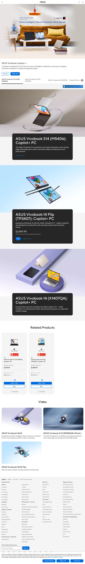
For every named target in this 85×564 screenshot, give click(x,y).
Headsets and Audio (27, 529)
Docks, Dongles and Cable (28, 539)
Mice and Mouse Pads (27, 527)
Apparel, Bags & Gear (27, 534)
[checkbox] (14, 391)
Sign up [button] (26, 548)
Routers (24, 504)
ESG (64, 534)
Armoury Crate (66, 531)
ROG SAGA (24, 541)
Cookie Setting (48, 561)
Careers (44, 487)
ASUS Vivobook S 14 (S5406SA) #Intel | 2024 (62, 433)
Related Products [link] (75, 80)
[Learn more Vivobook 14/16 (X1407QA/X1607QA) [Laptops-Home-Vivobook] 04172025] (42, 58)
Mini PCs (4, 524)
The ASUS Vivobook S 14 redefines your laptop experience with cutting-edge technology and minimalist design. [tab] (62, 437)
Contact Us (66, 494)
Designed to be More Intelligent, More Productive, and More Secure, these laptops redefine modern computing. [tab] (21, 437)
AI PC (43, 504)
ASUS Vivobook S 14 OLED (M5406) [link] (11, 80)
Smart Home (25, 519)
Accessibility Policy (47, 502)
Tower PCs (4, 522)
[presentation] (15, 380)
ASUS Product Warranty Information (72, 514)
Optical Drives (25, 497)
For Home (4, 487)
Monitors (4, 512)
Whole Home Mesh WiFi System (30, 507)
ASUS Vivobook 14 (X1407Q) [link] (57, 80)
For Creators (5, 492)
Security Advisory (67, 507)
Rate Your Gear (46, 519)
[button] (2, 2)
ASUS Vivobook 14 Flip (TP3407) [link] (32, 80)
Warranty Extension (68, 509)
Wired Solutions (26, 512)
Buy (14, 386)
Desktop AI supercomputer (28, 517)
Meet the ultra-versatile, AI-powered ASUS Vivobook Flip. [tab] (20, 470)
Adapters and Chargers (27, 536)
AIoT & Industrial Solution (28, 514)
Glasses (3, 534)
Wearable (4, 504)
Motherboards (5, 539)
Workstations (5, 529)
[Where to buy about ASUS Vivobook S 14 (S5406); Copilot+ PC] (14, 380)
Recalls (64, 504)
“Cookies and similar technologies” (55, 557)
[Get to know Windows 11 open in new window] (73, 86)
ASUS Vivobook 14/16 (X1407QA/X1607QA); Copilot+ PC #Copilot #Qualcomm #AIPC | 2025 (19, 433)
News (43, 489)
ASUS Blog (65, 522)
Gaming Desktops (6, 519)
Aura (43, 517)
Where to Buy (45, 494)
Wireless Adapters (26, 509)
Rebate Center (66, 502)
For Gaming (4, 497)
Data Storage (25, 499)
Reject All (63, 561)
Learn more (14, 383)
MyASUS (65, 519)
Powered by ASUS (47, 522)
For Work (4, 489)
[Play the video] (21, 419)
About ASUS (45, 484)
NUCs (3, 527)
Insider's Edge (66, 526)
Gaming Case (25, 484)
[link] (42, 2)
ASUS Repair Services (68, 487)
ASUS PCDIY (66, 524)
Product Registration (68, 499)
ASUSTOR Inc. (46, 497)
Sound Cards (25, 494)
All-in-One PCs (5, 517)
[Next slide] (82, 80)
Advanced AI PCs (46, 507)
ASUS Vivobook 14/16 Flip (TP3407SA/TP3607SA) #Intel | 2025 (19, 467)
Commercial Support (68, 492)
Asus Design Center (47, 509)
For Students (5, 494)
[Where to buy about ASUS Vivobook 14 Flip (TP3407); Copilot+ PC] (41, 380)
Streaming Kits (25, 531)
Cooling (24, 487)
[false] (15, 73)
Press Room (45, 492)
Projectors (4, 514)
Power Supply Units (26, 492)
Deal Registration (67, 497)
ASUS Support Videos (68, 489)
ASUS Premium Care (68, 484)
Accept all (77, 561)
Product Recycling (67, 512)
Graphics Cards (25, 489)
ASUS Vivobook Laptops (26, 479)
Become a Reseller (47, 512)
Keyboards (24, 524)
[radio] (14, 349)
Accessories (5, 499)
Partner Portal (45, 514)
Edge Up (65, 529)
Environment (66, 536)
